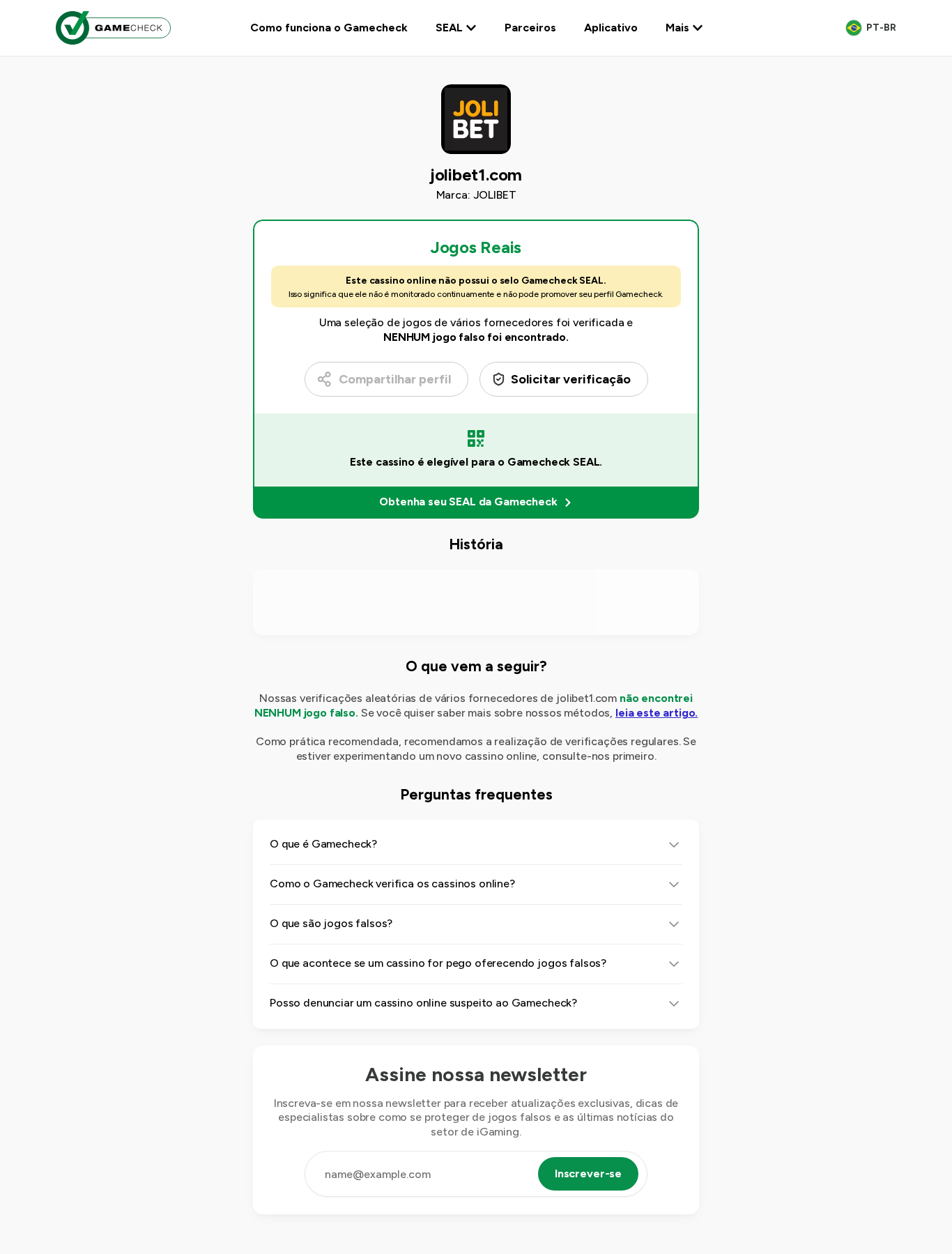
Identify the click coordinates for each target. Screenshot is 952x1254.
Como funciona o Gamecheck (329, 27)
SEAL (449, 27)
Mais (677, 27)
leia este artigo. (656, 712)
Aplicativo (611, 27)
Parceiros (530, 27)
